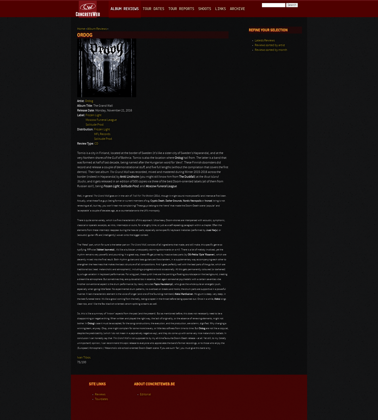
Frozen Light (93, 115)
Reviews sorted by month (271, 50)
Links (220, 9)
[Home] (88, 9)
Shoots (204, 9)
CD (96, 143)
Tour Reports (181, 9)
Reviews (100, 394)
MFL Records (102, 134)
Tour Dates (153, 9)
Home (81, 29)
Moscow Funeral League (101, 120)
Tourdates (101, 399)
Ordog (89, 101)
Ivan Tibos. (84, 357)
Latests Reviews (265, 40)
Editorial (145, 394)
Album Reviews (125, 9)
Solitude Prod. (95, 124)
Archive (237, 9)
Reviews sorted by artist (270, 45)
